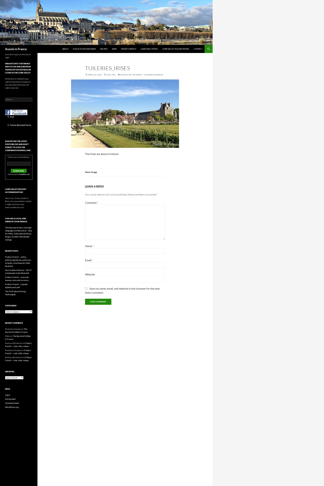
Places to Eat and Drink (84, 49)
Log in (7, 395)
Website (90, 274)
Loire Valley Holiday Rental (175, 49)
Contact (198, 49)
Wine (114, 49)
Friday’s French (128, 49)
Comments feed (12, 403)
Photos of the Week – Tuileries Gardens (141, 74)
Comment (91, 202)
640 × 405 (111, 74)
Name (89, 246)
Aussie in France (16, 49)
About (65, 49)
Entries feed (10, 399)
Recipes (103, 49)
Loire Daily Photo (149, 49)
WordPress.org (12, 407)
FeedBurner (24, 174)
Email (89, 260)
